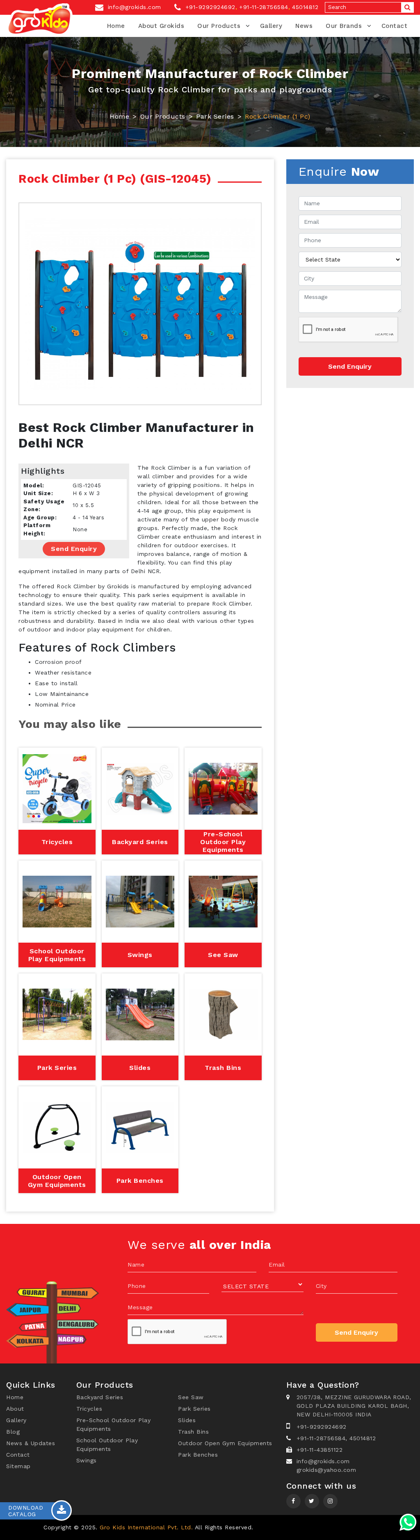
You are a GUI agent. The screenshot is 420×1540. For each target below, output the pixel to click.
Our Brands (344, 26)
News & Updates (30, 1443)
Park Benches (198, 1454)
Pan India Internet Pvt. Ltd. (336, 1527)
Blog (13, 1431)
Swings (86, 1460)
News (304, 26)
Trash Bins (193, 1431)
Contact (394, 26)
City (321, 1286)
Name (136, 1264)
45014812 (305, 7)
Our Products (218, 26)
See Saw (191, 1397)
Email (277, 1264)
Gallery (271, 26)
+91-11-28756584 (263, 7)
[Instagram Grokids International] (312, 1501)
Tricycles (89, 1408)
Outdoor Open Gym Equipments (225, 1443)
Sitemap (18, 1466)
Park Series (215, 116)
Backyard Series (99, 1397)
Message (140, 1307)
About (15, 1408)
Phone (137, 1286)
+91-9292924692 (209, 7)
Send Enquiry (74, 549)
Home (116, 26)
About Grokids (161, 26)
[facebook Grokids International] (293, 1501)
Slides (187, 1420)
